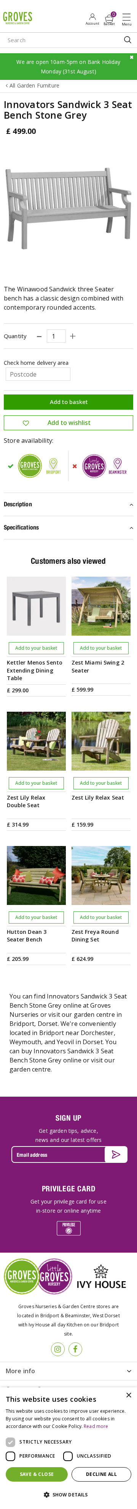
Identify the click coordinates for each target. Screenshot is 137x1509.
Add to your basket (36, 648)
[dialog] (68, 1448)
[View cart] (109, 18)
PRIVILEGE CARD (69, 1188)
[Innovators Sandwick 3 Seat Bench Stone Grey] (68, 208)
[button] (68, 1495)
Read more (96, 1426)
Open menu (128, 19)
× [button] (128, 1395)
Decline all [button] (101, 1474)
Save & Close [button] (37, 1474)
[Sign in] (92, 19)
